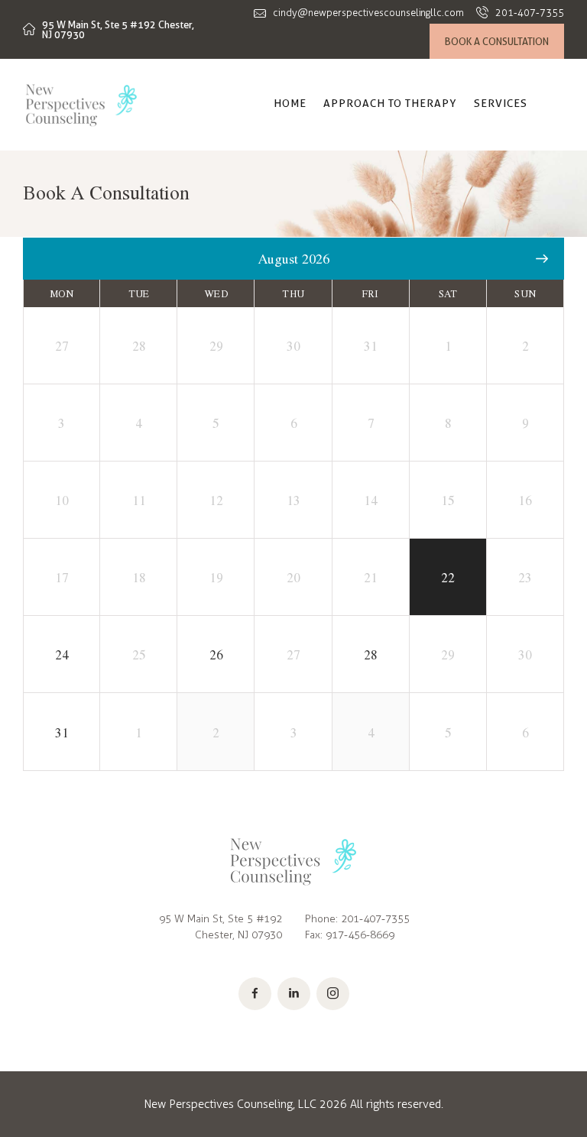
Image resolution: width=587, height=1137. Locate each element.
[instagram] (332, 993)
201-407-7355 (375, 918)
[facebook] (254, 993)
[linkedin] (293, 993)
